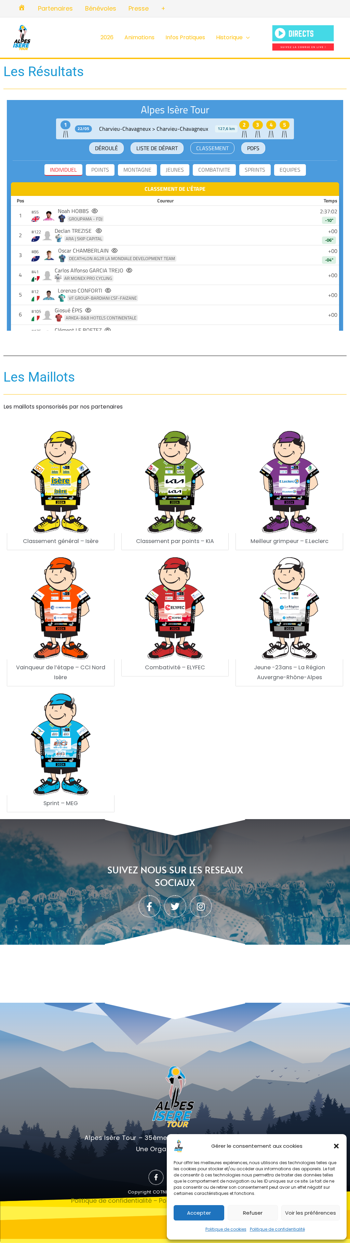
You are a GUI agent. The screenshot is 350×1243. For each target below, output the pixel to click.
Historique (229, 37)
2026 (106, 37)
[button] (336, 1146)
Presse (139, 8)
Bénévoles (100, 8)
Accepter (199, 1212)
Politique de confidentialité (277, 1229)
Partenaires (55, 8)
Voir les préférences (310, 1212)
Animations (139, 37)
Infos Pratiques (185, 37)
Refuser (252, 1212)
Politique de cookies (225, 1229)
